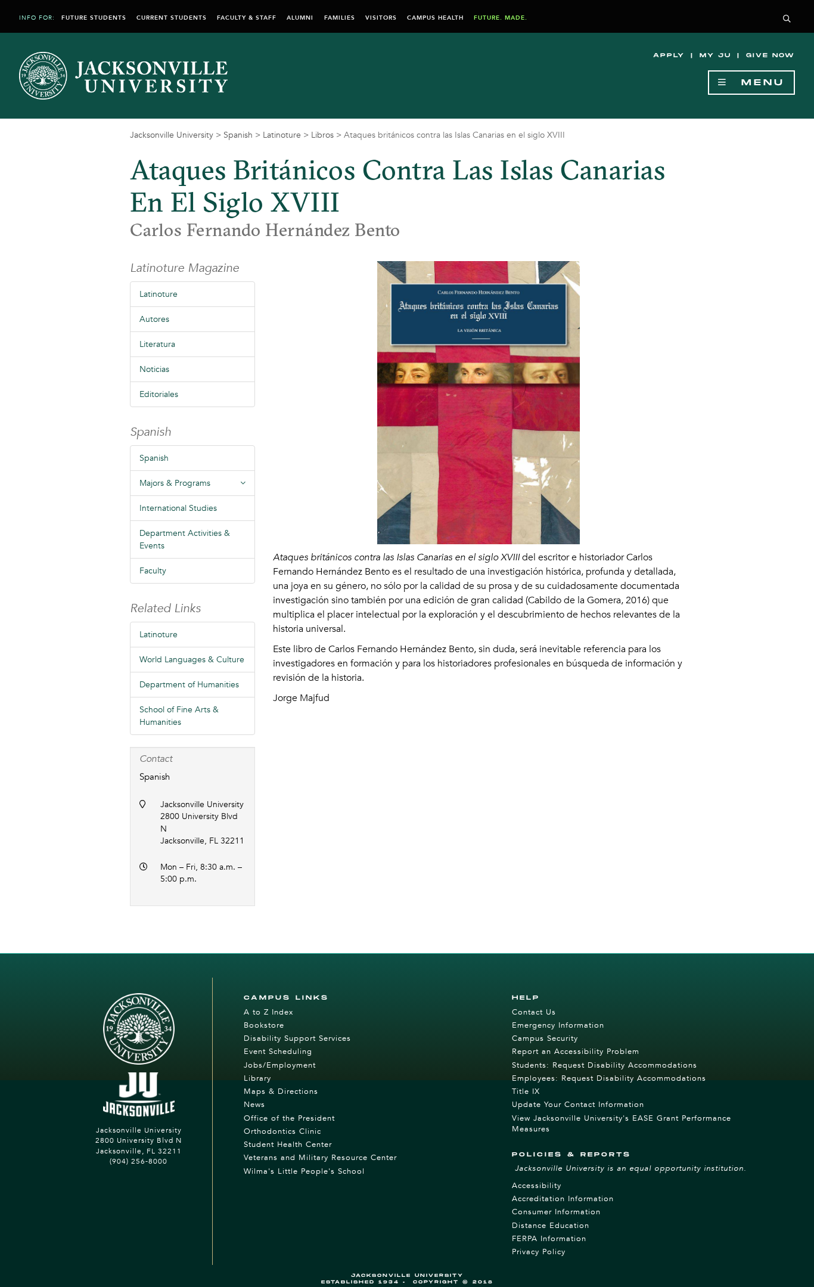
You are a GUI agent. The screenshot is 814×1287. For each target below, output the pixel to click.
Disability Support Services (297, 1038)
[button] (787, 19)
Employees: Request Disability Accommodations (609, 1078)
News (254, 1104)
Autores (154, 319)
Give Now (770, 55)
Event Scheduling (278, 1051)
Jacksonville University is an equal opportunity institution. (631, 1168)
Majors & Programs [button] (197, 486)
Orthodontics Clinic (282, 1131)
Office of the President (289, 1118)
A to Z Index (268, 1012)
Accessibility (536, 1185)
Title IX (526, 1091)
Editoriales (158, 394)
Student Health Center (288, 1144)
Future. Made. (500, 18)
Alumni (300, 18)
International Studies (178, 508)
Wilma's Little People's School (304, 1171)
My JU (715, 55)
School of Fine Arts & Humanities (179, 716)
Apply (669, 55)
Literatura (157, 344)
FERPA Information (549, 1238)
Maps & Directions (281, 1091)
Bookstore (264, 1025)
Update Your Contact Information (578, 1104)
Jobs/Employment (280, 1065)
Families (339, 18)
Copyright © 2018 (453, 1282)
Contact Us (534, 1012)
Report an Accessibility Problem (575, 1051)
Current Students (171, 18)
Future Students (93, 18)
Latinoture (282, 135)
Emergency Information (558, 1025)
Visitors (381, 18)
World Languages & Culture (191, 659)
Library (257, 1078)
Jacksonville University (171, 135)
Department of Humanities (189, 684)
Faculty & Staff (246, 18)
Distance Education (550, 1225)
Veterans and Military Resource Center (320, 1157)
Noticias (154, 369)
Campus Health (435, 18)
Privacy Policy (539, 1251)
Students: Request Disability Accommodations (604, 1065)
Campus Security (545, 1038)
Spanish (238, 135)
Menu (756, 82)
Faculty (152, 570)
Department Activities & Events (184, 539)
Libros (322, 135)
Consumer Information (556, 1212)
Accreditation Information (563, 1198)
